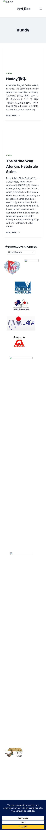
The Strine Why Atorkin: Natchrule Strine (22, 166)
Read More (13, 115)
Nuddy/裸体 (16, 79)
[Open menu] (40, 9)
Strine (9, 73)
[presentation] (23, 56)
